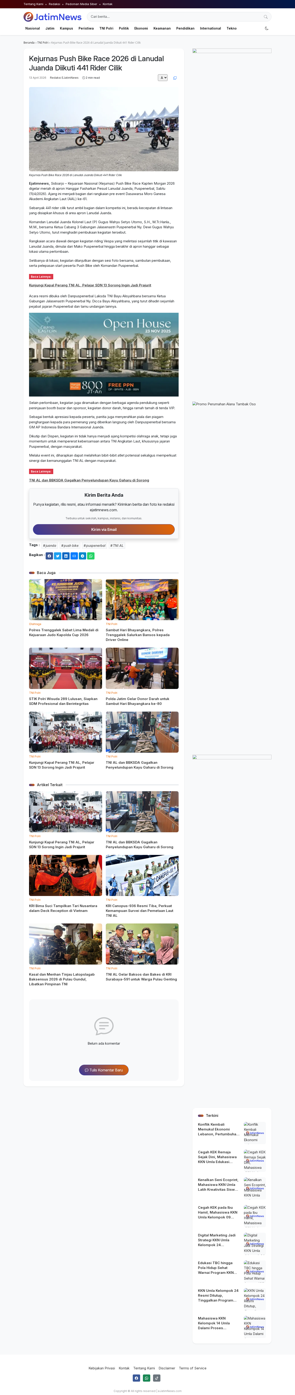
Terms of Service (192, 1368)
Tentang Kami (33, 4)
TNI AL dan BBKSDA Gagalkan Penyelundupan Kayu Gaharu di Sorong (89, 480)
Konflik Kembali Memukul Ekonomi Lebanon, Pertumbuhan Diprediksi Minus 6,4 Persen (218, 1129)
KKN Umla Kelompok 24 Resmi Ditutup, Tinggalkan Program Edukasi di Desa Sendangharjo (218, 1295)
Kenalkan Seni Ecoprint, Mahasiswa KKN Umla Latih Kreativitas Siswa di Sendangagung (218, 1185)
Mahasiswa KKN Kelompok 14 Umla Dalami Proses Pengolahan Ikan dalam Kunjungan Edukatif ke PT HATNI (218, 1323)
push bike (71, 545)
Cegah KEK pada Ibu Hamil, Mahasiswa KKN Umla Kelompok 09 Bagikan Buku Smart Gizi (219, 1212)
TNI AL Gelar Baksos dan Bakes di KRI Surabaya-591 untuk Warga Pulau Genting (141, 976)
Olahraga (35, 624)
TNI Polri (42, 43)
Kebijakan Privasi (101, 1368)
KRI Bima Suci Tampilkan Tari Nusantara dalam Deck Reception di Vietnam (63, 908)
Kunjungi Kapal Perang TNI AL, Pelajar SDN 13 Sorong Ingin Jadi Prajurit (90, 285)
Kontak (107, 4)
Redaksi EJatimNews (64, 77)
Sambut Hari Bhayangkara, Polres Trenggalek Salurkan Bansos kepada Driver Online (138, 635)
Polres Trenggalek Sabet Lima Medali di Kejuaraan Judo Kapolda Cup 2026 (63, 632)
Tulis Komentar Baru (105, 1070)
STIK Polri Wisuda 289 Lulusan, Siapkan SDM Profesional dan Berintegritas (63, 701)
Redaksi (54, 4)
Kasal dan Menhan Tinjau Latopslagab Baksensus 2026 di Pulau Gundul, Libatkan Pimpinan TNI (62, 979)
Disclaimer (167, 1368)
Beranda (29, 43)
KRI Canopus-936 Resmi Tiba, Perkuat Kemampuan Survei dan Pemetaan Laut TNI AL (139, 911)
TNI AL (118, 545)
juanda (51, 545)
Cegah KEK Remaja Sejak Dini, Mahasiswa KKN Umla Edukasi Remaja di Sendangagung (217, 1157)
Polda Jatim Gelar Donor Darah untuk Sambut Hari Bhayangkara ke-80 (137, 701)
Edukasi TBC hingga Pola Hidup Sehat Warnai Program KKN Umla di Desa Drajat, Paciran (216, 1268)
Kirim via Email (104, 529)
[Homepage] (52, 17)
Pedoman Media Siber (81, 4)
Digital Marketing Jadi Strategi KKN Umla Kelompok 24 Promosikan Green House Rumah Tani (217, 1240)
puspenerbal (95, 545)
